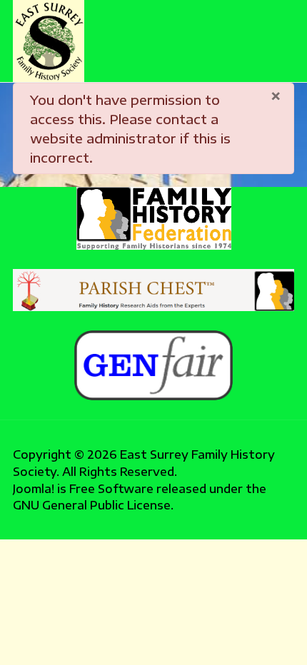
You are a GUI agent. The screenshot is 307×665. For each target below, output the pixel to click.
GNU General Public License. (93, 505)
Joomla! (33, 488)
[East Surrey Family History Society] (48, 41)
